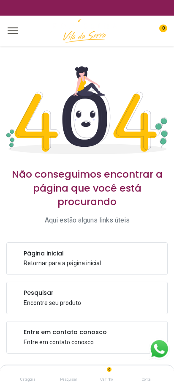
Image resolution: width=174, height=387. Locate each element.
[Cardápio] (13, 31)
